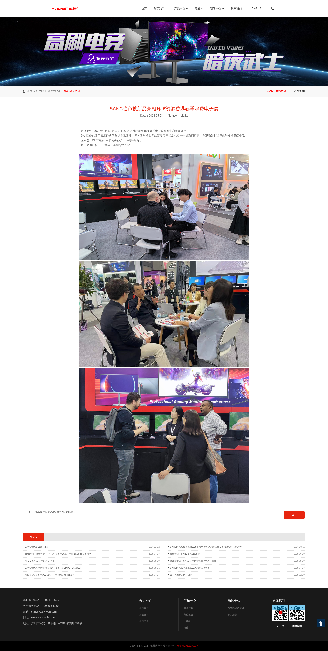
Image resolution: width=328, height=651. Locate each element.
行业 (186, 627)
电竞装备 (188, 608)
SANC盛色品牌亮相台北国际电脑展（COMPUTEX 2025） (53, 568)
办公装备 (188, 614)
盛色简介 (144, 608)
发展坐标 (144, 614)
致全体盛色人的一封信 (181, 575)
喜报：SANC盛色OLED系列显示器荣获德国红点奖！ (51, 575)
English (257, 8)
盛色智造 (144, 621)
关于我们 (159, 8)
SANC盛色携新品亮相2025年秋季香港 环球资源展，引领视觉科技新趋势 (206, 547)
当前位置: (33, 91)
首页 (144, 8)
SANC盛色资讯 (71, 91)
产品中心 (179, 8)
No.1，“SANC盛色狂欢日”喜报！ (41, 561)
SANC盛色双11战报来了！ (38, 547)
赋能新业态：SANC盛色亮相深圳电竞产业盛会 (193, 561)
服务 (197, 8)
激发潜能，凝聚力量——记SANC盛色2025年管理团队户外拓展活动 (58, 554)
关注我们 (278, 600)
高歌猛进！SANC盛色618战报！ (186, 554)
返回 (294, 514)
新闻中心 (215, 8)
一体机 (187, 621)
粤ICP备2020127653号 (187, 646)
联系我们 (236, 8)
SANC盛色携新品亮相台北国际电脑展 (54, 511)
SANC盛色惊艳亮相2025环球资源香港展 (190, 568)
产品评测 (299, 91)
